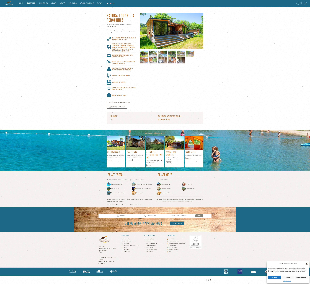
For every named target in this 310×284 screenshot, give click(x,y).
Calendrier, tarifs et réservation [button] (169, 116)
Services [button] (53, 3)
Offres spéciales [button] (164, 120)
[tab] (144, 54)
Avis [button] (111, 120)
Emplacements (43, 3)
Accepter (274, 277)
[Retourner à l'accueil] (9, 3)
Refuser (288, 277)
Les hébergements (125, 235)
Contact (99, 3)
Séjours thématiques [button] (87, 3)
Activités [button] (62, 3)
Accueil (21, 3)
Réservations (73, 3)
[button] (307, 263)
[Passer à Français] (107, 3)
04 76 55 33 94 (178, 223)
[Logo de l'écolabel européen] (196, 242)
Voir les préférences (301, 277)
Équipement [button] (113, 116)
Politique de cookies (287, 281)
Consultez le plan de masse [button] (118, 107)
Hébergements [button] (31, 3)
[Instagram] (208, 280)
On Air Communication (106, 279)
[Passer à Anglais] (110, 3)
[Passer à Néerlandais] (113, 3)
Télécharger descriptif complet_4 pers (120, 102)
